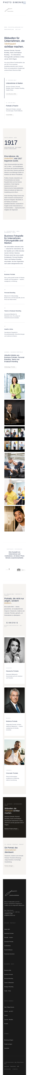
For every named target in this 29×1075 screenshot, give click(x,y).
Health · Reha (7, 990)
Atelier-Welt (7, 929)
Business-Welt (7, 970)
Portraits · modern (8, 937)
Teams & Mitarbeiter (9, 982)
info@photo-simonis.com (9, 915)
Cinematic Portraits (8, 941)
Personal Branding (8, 978)
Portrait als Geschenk (9, 954)
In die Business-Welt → (11, 93)
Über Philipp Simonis (9, 1007)
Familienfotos (7, 945)
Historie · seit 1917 (8, 1011)
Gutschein (6, 1048)
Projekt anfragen (8, 1044)
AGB (18, 1066)
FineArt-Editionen (8, 949)
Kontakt (6, 1023)
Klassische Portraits (9, 933)
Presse (6, 1015)
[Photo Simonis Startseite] (9, 10)
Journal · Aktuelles (8, 1019)
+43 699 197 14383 (8, 913)
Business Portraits (8, 974)
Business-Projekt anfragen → (12, 828)
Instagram (7, 1069)
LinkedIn (15, 1069)
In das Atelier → (10, 114)
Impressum (6, 1066)
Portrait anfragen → (9, 865)
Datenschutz (13, 1066)
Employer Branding (8, 986)
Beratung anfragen (8, 1040)
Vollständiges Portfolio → (10, 367)
